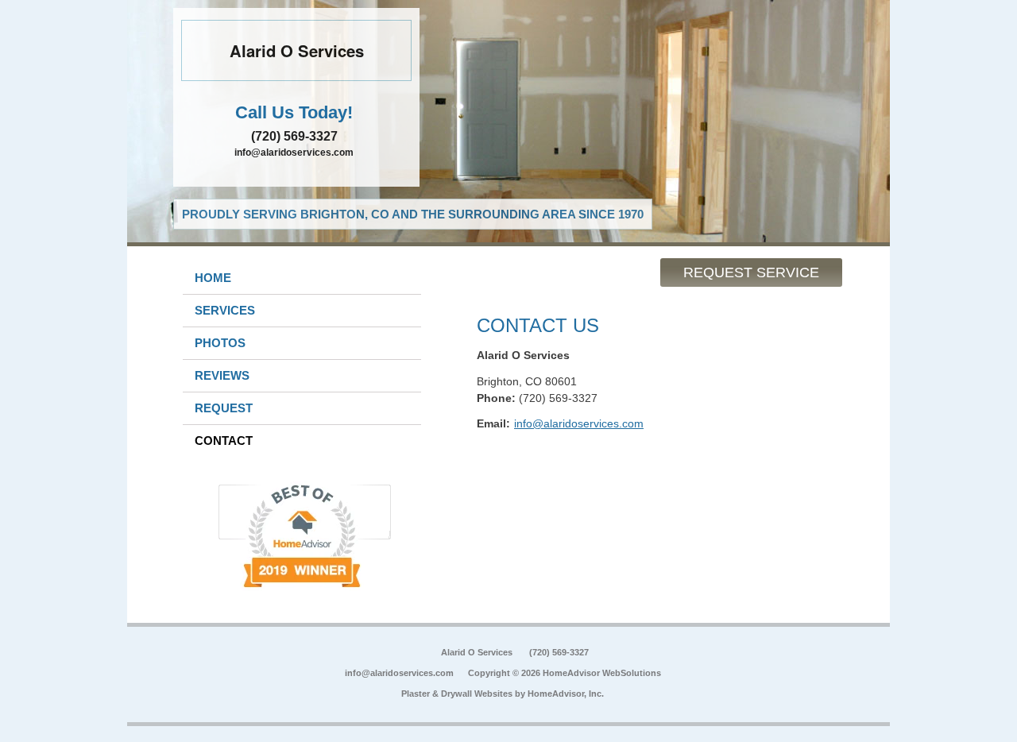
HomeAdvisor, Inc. (566, 693)
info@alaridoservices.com (294, 152)
